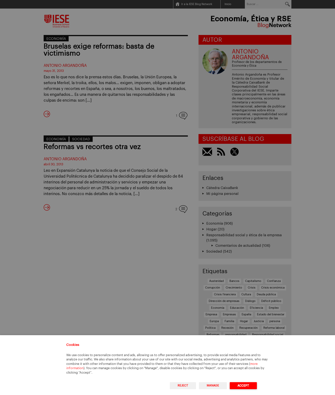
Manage (213, 385)
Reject (183, 385)
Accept (243, 385)
